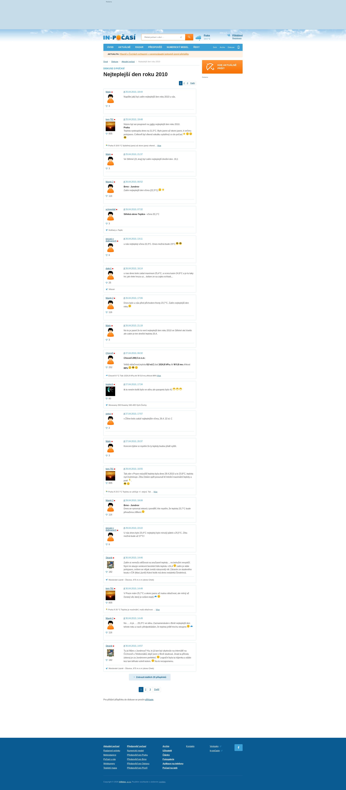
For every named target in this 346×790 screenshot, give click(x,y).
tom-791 (110, 119)
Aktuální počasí (128, 61)
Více (159, 145)
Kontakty (190, 746)
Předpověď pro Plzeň (137, 768)
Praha (207, 35)
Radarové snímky (111, 750)
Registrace (237, 38)
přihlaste (149, 699)
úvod (110, 47)
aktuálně (124, 47)
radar (139, 47)
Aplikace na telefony (173, 763)
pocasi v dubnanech (111, 240)
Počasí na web (170, 768)
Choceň (109, 353)
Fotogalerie (168, 759)
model (178, 47)
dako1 (109, 268)
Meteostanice (109, 755)
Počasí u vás (109, 759)
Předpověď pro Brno (137, 759)
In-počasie (215, 750)
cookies (162, 782)
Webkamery (109, 763)
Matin (108, 92)
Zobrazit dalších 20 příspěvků (151, 677)
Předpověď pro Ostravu (138, 763)
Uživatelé (167, 750)
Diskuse (231, 47)
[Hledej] (189, 37)
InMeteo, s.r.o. (125, 782)
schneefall (111, 209)
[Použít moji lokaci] (181, 37)
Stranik (109, 558)
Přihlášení (237, 35)
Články (166, 755)
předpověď (155, 47)
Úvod (105, 61)
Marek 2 (109, 182)
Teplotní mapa (110, 768)
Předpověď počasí (136, 746)
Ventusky (214, 746)
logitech (109, 384)
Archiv (222, 47)
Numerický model (135, 750)
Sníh (215, 47)
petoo (108, 414)
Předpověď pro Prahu (137, 755)
